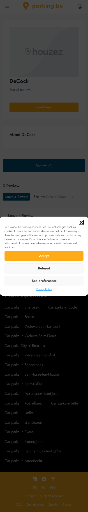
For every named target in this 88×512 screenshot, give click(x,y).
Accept (44, 255)
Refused (44, 268)
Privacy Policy (44, 289)
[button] (81, 222)
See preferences (44, 280)
